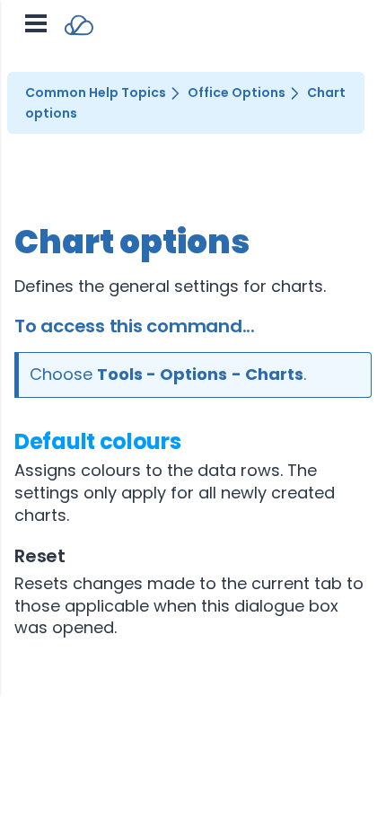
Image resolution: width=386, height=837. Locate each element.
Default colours (97, 441)
